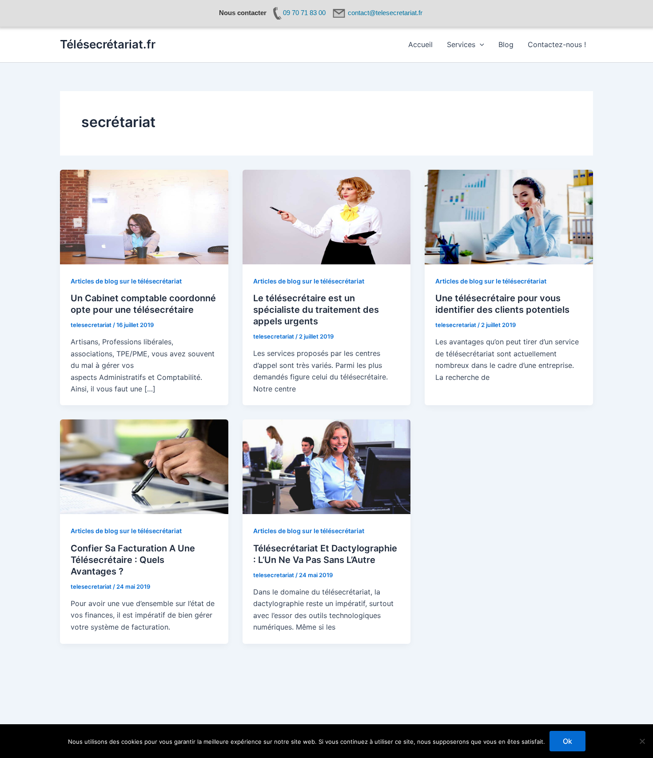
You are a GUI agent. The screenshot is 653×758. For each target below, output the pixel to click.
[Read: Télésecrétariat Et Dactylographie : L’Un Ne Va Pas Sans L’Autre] (327, 466)
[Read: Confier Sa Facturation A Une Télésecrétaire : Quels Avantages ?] (144, 466)
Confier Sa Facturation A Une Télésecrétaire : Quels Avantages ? (133, 560)
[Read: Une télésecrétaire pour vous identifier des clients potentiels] (509, 216)
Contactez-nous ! (557, 44)
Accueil (420, 44)
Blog (506, 44)
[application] (479, 44)
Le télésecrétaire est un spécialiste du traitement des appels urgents (316, 310)
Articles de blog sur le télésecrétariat (126, 281)
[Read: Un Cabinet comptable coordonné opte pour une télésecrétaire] (144, 216)
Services (461, 44)
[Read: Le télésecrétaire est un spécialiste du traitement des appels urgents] (327, 216)
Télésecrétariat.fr (107, 44)
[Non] (641, 741)
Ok (567, 741)
